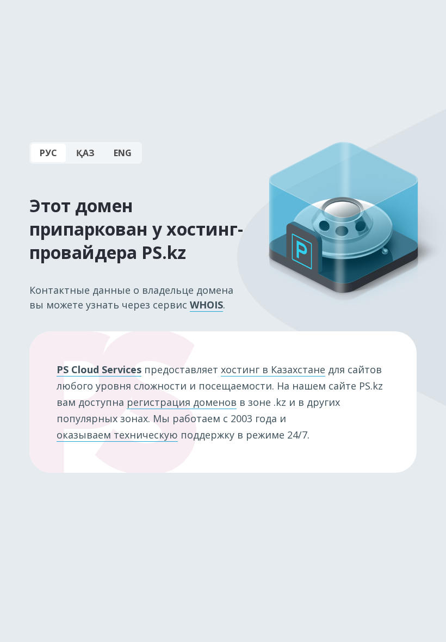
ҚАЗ (85, 153)
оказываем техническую (117, 434)
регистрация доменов (182, 402)
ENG (123, 153)
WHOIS (206, 304)
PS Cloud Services (99, 369)
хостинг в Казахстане (273, 369)
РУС (48, 153)
